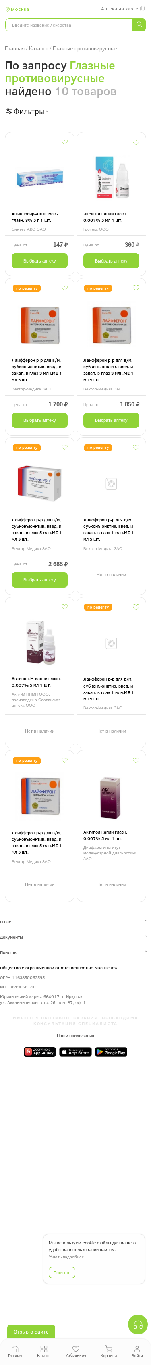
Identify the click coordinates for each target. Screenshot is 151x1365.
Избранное (76, 1355)
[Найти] (138, 24)
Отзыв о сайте (31, 1331)
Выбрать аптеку (39, 260)
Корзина (109, 1355)
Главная (15, 1355)
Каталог (44, 1355)
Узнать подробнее (66, 1256)
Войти (137, 1355)
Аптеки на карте (119, 9)
